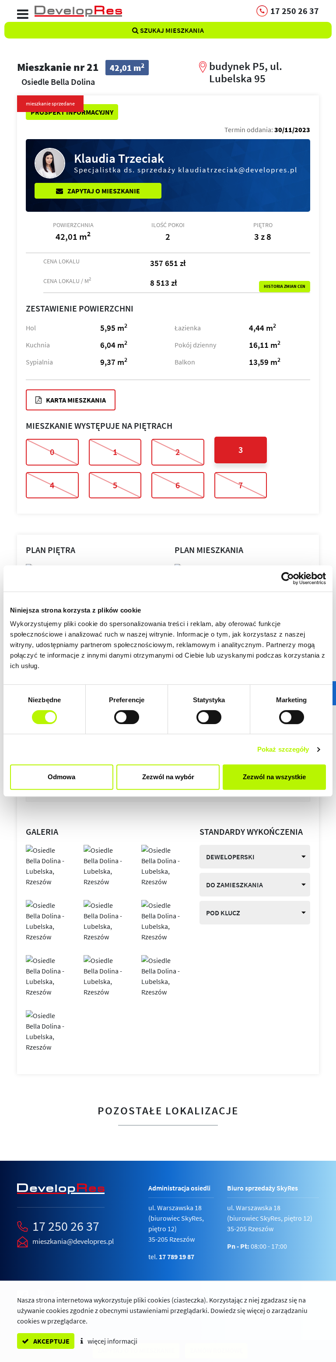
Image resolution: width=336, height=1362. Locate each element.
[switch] (126, 717)
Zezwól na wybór (168, 777)
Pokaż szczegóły (283, 749)
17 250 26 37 (65, 1226)
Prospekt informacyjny (72, 112)
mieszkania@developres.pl (73, 1241)
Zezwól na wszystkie (274, 777)
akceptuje (51, 1341)
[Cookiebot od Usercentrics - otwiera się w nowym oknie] (287, 578)
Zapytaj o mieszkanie (103, 190)
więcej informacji (111, 1341)
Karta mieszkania (75, 400)
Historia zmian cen (284, 286)
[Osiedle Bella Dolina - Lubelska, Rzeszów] (48, 865)
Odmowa (61, 777)
